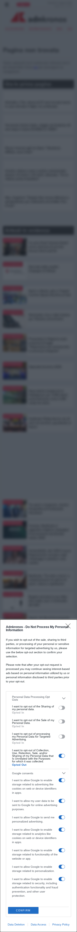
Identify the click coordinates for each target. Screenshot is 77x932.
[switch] (62, 708)
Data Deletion (16, 924)
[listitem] (38, 698)
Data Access (38, 924)
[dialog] (38, 775)
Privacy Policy (60, 924)
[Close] (69, 627)
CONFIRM (23, 910)
